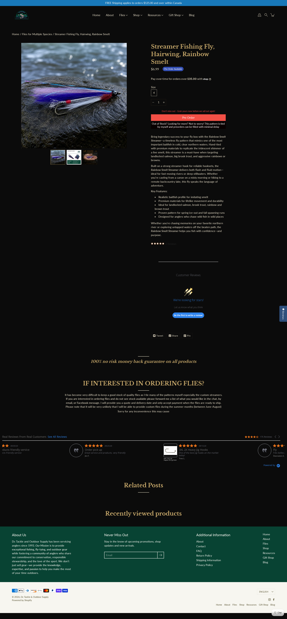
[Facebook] (273, 599)
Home (96, 15)
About (110, 15)
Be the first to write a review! (188, 315)
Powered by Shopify (22, 600)
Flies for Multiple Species (37, 34)
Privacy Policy (204, 565)
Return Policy (204, 555)
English (263, 591)
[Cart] (272, 15)
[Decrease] (153, 102)
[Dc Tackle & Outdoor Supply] (21, 14)
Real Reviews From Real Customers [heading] (24, 436)
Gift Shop (175, 15)
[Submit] (160, 555)
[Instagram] (269, 599)
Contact (201, 546)
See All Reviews (57, 436)
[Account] (259, 15)
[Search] (266, 15)
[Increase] (164, 102)
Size (153, 87)
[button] (275, 436)
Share (175, 335)
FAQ (198, 550)
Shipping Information (208, 560)
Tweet (159, 335)
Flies (122, 15)
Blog (191, 15)
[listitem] (32, 450)
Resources (154, 15)
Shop (136, 15)
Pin (189, 335)
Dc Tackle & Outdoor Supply (35, 597)
